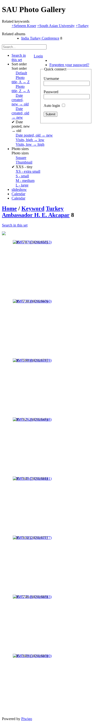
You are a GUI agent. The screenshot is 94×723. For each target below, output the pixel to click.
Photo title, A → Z (21, 80)
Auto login (52, 105)
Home (9, 208)
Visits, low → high (30, 144)
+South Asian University (56, 26)
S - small (22, 176)
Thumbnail (24, 162)
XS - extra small (28, 171)
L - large (22, 185)
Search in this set (14, 225)
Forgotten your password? (69, 65)
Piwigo (26, 719)
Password (51, 92)
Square (21, 158)
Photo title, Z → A (21, 88)
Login (38, 56)
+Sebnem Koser (24, 26)
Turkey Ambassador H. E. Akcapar (36, 211)
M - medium (25, 181)
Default (21, 73)
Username (51, 78)
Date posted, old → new (34, 135)
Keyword (32, 208)
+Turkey (82, 26)
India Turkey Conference (40, 38)
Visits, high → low (30, 140)
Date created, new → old (20, 99)
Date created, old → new (20, 113)
